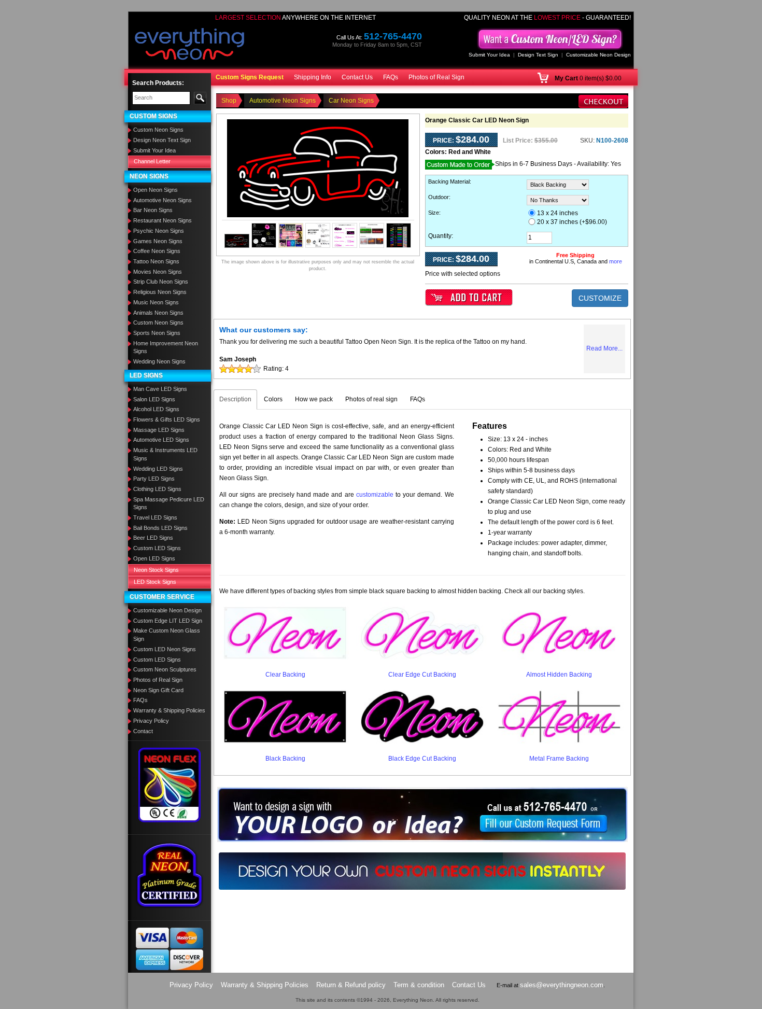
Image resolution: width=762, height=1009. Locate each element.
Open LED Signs (154, 558)
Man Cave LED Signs (160, 389)
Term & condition (418, 985)
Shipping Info (312, 77)
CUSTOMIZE (600, 298)
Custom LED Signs (157, 548)
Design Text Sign (538, 55)
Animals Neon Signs (158, 313)
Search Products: (158, 83)
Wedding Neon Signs (159, 361)
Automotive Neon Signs (162, 200)
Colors (273, 399)
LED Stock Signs (155, 582)
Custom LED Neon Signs (164, 649)
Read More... (604, 348)
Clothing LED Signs (157, 489)
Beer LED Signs (153, 538)
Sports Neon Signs (156, 333)
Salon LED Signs (154, 399)
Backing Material (449, 181)
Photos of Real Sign (436, 77)
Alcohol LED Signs (156, 409)
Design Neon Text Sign (162, 140)
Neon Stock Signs (156, 570)
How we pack (314, 399)
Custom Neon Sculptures (164, 669)
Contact (143, 731)
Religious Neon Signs (160, 292)
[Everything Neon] (190, 45)
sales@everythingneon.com (561, 985)
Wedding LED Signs (158, 469)
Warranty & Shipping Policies (169, 710)
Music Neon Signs (156, 302)
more (615, 261)
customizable (374, 494)
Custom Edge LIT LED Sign (167, 621)
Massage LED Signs (159, 430)
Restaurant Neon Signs (162, 220)
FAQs (390, 77)
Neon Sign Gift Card (158, 690)
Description (235, 399)
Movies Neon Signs (157, 272)
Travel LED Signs (155, 517)
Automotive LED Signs (161, 440)
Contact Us (357, 77)
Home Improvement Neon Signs (165, 347)
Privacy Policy (151, 721)
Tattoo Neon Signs (156, 261)
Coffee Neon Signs (156, 251)
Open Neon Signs (155, 190)
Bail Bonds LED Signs (160, 528)
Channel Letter (152, 161)
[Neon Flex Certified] (170, 784)
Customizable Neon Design (598, 55)
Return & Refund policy (351, 985)
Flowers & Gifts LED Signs (166, 419)
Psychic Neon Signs (158, 231)
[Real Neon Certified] (169, 874)
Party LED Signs (154, 478)
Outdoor (438, 197)
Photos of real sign (371, 399)
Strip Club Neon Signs (160, 281)
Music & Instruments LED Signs (165, 454)
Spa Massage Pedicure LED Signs (168, 503)
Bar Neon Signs (153, 210)
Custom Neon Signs (158, 130)
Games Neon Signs (157, 241)
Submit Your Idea (489, 55)
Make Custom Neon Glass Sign (166, 634)
